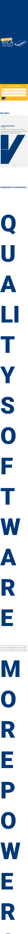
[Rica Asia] (13, 42)
